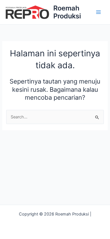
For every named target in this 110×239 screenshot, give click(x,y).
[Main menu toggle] (98, 12)
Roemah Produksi (67, 12)
